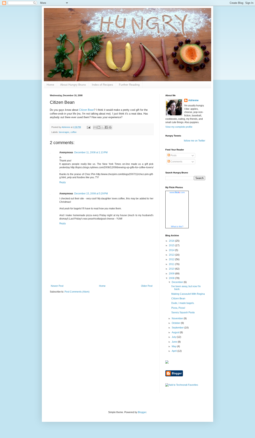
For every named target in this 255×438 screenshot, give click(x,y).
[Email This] (95, 127)
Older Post (146, 286)
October (176, 323)
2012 (172, 259)
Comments (176, 161)
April (174, 351)
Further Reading (129, 84)
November (178, 318)
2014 (172, 250)
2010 (172, 268)
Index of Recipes (102, 84)
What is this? (177, 226)
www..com (177, 192)
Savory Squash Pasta (183, 312)
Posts (173, 155)
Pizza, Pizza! (178, 308)
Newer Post (57, 286)
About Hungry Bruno (73, 84)
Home (50, 84)
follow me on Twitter (194, 140)
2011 (172, 264)
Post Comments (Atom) (77, 291)
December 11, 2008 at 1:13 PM (91, 152)
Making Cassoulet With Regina (188, 294)
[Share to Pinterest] (110, 127)
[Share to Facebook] (106, 127)
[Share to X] (103, 127)
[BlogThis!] (99, 127)
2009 (172, 273)
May (174, 346)
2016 (172, 240)
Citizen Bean (86, 109)
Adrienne (193, 100)
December (178, 282)
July (174, 337)
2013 (172, 254)
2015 (172, 245)
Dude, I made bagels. (182, 303)
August (176, 332)
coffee (73, 132)
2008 (172, 278)
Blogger (142, 412)
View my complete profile (178, 127)
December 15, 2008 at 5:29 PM (91, 193)
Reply (62, 182)
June (175, 341)
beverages (64, 132)
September (178, 327)
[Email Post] (88, 127)
